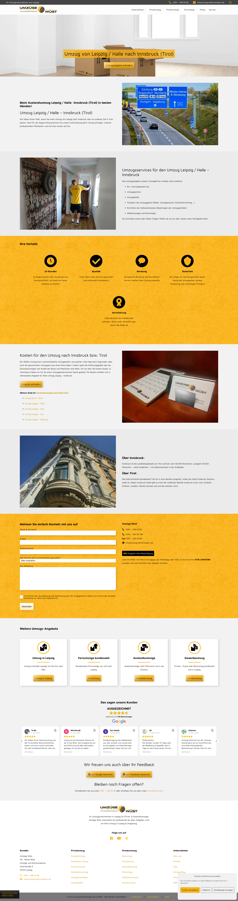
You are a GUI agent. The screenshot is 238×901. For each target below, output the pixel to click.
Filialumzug (127, 872)
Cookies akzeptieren (190, 890)
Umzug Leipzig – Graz (34, 409)
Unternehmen (137, 10)
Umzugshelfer (77, 883)
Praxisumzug (128, 861)
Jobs (175, 867)
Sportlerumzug (128, 883)
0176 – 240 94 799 (134, 534)
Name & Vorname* (28, 529)
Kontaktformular (154, 791)
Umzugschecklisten (79, 877)
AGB (175, 883)
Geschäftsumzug (129, 867)
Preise (202, 10)
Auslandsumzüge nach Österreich (52, 393)
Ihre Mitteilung (26, 566)
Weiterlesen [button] (29, 752)
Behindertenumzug (79, 872)
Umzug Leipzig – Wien (35, 403)
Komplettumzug (78, 856)
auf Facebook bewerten (138, 774)
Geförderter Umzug (79, 861)
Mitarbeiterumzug (130, 877)
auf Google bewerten (102, 774)
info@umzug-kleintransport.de (139, 543)
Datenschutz (52, 598)
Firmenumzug (172, 10)
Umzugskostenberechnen (9, 894)
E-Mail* (23, 539)
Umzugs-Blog (179, 872)
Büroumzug (127, 856)
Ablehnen (206, 890)
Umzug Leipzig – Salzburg (36, 419)
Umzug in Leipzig (43, 678)
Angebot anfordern (31, 384)
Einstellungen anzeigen (223, 890)
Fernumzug (189, 10)
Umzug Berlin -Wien (34, 398)
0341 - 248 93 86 (31, 875)
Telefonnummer (27, 548)
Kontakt (176, 861)
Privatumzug (155, 10)
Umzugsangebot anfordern (119, 65)
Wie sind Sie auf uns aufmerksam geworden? (40, 558)
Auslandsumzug (144, 678)
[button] (216, 741)
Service (212, 10)
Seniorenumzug (78, 867)
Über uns (177, 856)
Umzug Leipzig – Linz (34, 414)
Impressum (136, 897)
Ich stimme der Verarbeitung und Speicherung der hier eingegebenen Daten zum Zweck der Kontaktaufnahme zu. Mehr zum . (70, 597)
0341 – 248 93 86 (134, 529)
